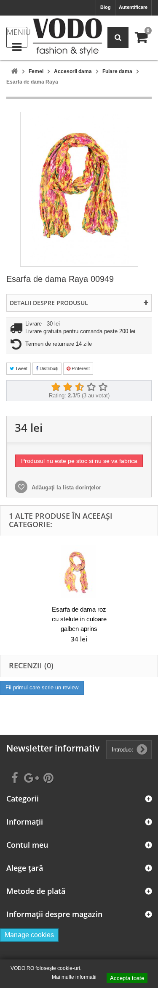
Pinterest (80, 368)
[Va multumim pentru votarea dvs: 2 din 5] (67, 387)
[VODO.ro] (67, 36)
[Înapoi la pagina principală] (14, 71)
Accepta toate (127, 978)
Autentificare (133, 7)
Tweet (20, 368)
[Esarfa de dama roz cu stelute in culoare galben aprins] (79, 571)
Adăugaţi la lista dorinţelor (65, 487)
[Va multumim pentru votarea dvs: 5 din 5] (102, 387)
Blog (105, 7)
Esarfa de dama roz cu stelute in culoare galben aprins (79, 619)
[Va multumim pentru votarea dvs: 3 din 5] (79, 387)
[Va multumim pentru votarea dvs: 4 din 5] (91, 387)
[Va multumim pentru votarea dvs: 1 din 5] (55, 387)
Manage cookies (29, 934)
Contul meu (27, 845)
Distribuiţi (48, 368)
